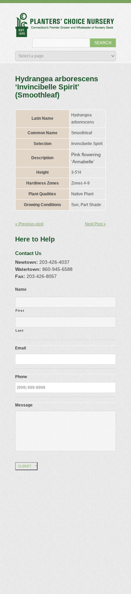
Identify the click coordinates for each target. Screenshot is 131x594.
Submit (25, 466)
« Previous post (29, 224)
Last (19, 330)
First (19, 310)
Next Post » (95, 224)
